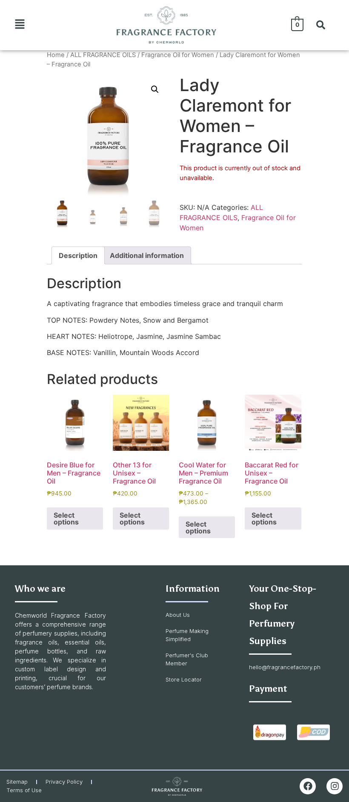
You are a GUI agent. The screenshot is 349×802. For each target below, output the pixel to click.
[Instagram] (334, 786)
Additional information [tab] (147, 255)
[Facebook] (308, 786)
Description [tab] (78, 255)
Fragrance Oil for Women (177, 55)
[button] (20, 25)
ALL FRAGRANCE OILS (103, 55)
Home (56, 55)
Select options (66, 518)
